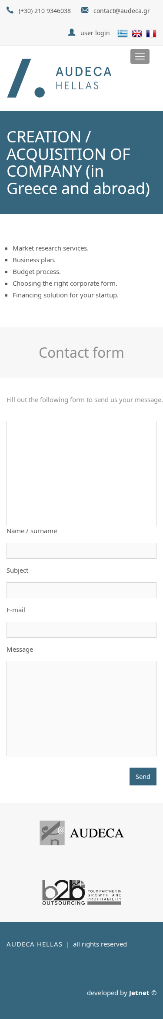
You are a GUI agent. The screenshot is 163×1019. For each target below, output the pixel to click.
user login (95, 33)
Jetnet (139, 992)
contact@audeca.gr (121, 11)
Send (143, 776)
